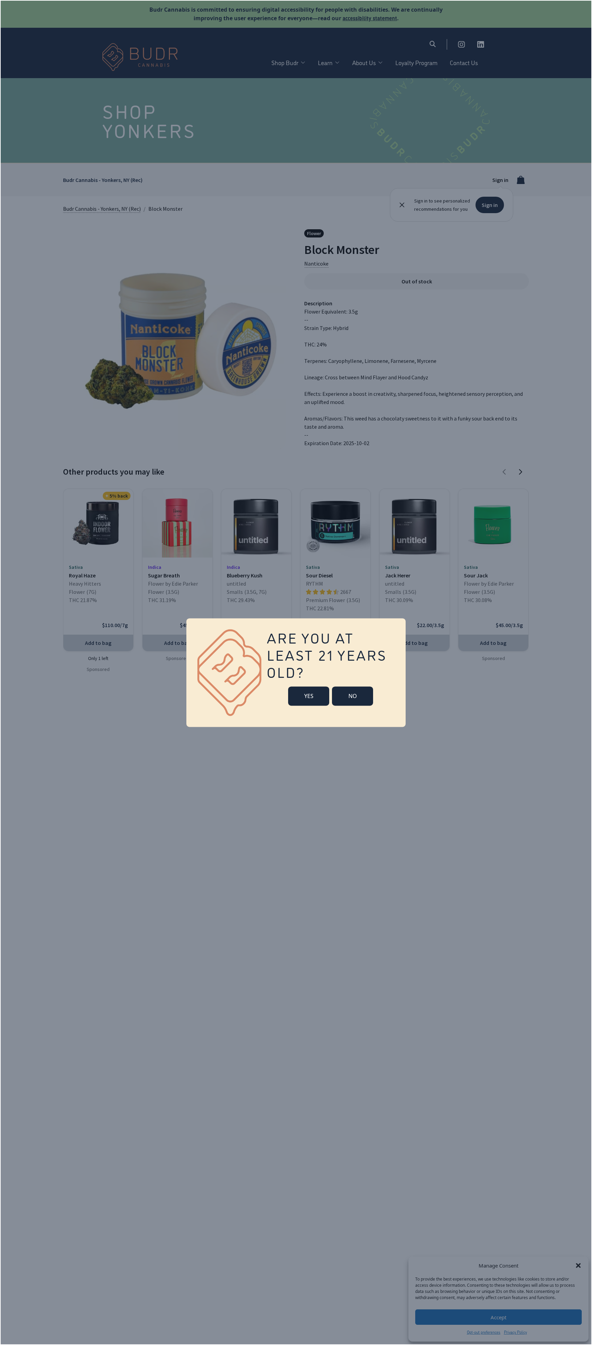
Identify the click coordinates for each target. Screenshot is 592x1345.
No (352, 696)
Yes (308, 696)
